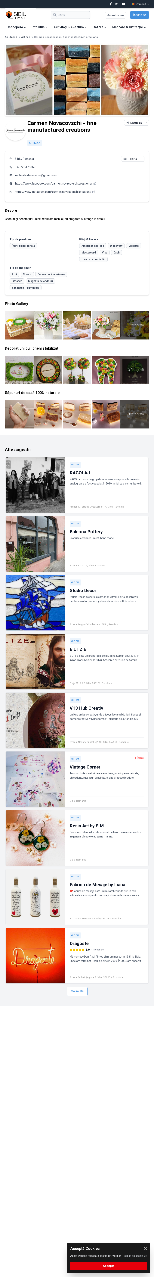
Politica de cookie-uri (135, 1255)
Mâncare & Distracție (128, 27)
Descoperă (15, 27)
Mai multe (77, 991)
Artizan (25, 37)
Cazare (98, 27)
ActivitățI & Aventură (69, 27)
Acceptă (109, 1266)
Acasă (13, 37)
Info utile (38, 27)
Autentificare (115, 15)
